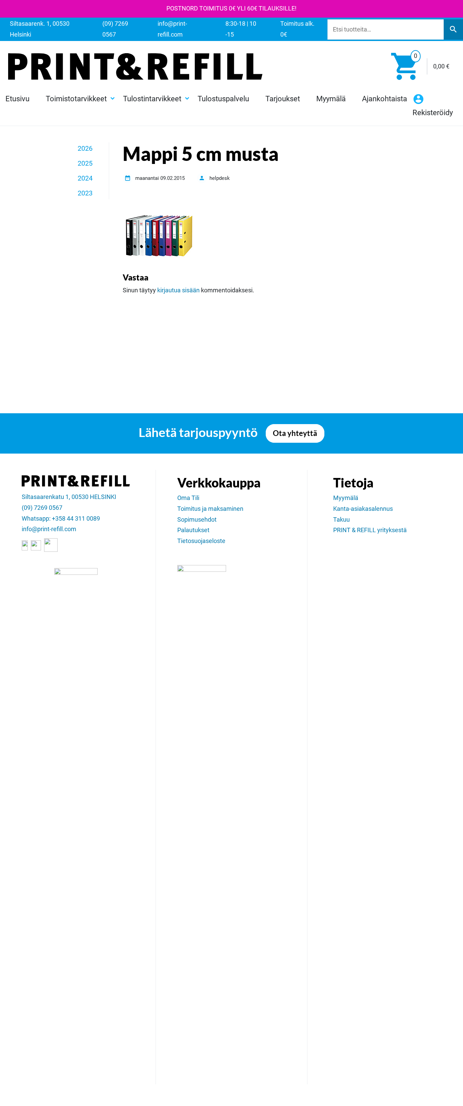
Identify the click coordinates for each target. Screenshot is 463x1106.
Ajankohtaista (384, 98)
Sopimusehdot (197, 519)
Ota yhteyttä (295, 433)
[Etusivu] (135, 66)
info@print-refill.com (49, 529)
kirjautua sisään (178, 290)
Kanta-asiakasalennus (363, 508)
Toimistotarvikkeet (76, 98)
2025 (85, 163)
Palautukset (193, 530)
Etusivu (17, 98)
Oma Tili (188, 498)
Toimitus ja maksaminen (210, 508)
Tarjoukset (282, 98)
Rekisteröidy (432, 112)
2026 (85, 148)
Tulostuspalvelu (223, 98)
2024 (85, 178)
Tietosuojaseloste (201, 541)
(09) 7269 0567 (42, 507)
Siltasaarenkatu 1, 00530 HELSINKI (69, 497)
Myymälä (331, 98)
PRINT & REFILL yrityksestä (370, 530)
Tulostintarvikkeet (152, 98)
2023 (85, 193)
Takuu (341, 519)
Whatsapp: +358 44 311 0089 (61, 518)
